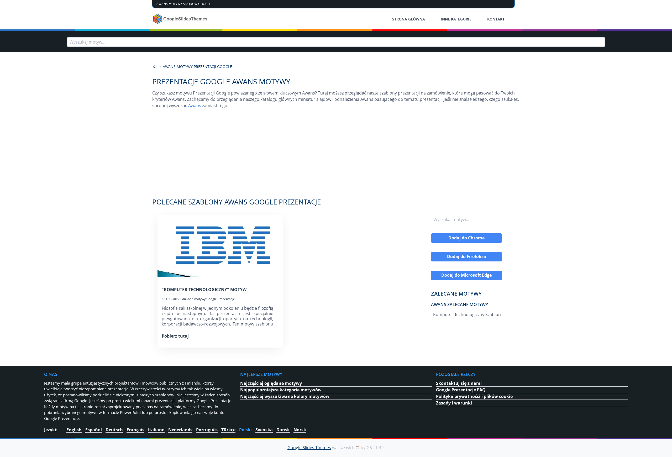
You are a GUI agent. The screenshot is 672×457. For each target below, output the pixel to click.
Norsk (299, 430)
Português (207, 430)
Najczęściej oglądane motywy (271, 383)
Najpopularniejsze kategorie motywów (281, 390)
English (74, 430)
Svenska (264, 430)
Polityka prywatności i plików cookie (474, 396)
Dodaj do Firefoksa (466, 256)
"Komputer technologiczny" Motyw (204, 289)
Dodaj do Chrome (466, 238)
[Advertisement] (336, 156)
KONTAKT (496, 19)
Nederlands (180, 430)
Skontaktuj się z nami (459, 383)
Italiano (156, 430)
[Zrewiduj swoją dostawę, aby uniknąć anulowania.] (181, 18)
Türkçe (228, 430)
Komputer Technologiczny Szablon (467, 314)
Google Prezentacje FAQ (461, 390)
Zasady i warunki (454, 403)
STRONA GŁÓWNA (408, 19)
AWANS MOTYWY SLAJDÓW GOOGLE (183, 4)
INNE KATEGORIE (456, 19)
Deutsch (114, 430)
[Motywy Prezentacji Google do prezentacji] (155, 67)
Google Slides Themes (309, 447)
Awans (194, 105)
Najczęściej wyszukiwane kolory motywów (284, 396)
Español (93, 430)
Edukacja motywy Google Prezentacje (207, 299)
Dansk (283, 430)
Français (135, 430)
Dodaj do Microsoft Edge (466, 275)
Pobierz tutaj (175, 336)
